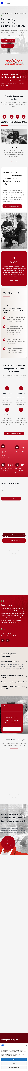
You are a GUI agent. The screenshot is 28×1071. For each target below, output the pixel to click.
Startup (6, 536)
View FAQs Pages (12, 729)
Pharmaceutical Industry (14, 540)
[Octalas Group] (5, 3)
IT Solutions (16, 534)
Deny (14, 1063)
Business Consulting (8, 534)
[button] (26, 1045)
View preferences (14, 1067)
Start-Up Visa (14, 147)
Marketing (21, 534)
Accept (14, 1059)
